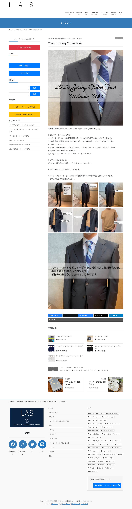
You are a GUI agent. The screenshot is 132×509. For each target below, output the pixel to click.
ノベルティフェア (106, 444)
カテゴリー (52, 447)
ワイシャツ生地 (110, 454)
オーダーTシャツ (66, 370)
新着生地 (92, 464)
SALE (92, 413)
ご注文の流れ (53, 438)
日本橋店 (75, 367)
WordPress (54, 504)
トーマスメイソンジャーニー (99, 441)
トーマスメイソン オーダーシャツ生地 (21, 125)
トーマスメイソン (95, 437)
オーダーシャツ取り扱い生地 (59, 421)
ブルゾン (106, 447)
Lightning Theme (65, 504)
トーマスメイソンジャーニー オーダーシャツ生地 (24, 130)
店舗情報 (68, 367)
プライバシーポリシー (49, 401)
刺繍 (120, 454)
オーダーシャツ (108, 417)
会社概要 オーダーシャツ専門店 (28, 401)
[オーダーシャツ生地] (55, 384)
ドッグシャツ (116, 441)
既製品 (102, 464)
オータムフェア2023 (101, 336)
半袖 (91, 458)
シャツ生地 (107, 434)
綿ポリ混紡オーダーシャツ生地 (19, 149)
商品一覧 (51, 417)
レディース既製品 (95, 454)
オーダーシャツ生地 (96, 424)
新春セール (110, 461)
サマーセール (94, 430)
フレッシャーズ (95, 447)
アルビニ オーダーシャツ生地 (19, 136)
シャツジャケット (108, 430)
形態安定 (92, 461)
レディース (106, 451)
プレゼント (117, 447)
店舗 (50, 425)
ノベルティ (93, 444)
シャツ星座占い (95, 434)
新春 (101, 461)
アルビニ (101, 413)
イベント (119, 38)
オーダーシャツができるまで (59, 443)
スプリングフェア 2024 (63, 336)
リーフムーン (94, 451)
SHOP (12, 401)
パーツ (119, 444)
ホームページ (53, 412)
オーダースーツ (103, 370)
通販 (50, 456)
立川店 (81, 367)
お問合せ (62, 401)
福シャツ (110, 468)
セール (117, 434)
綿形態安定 (93, 471)
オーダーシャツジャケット (98, 420)
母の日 (92, 468)
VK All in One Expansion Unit (79, 504)
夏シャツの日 (109, 458)
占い (98, 458)
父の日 (101, 468)
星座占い (111, 464)
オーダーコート (78, 370)
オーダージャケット (90, 370)
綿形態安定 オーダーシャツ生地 (19, 144)
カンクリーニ (108, 427)
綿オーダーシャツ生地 (16, 140)
